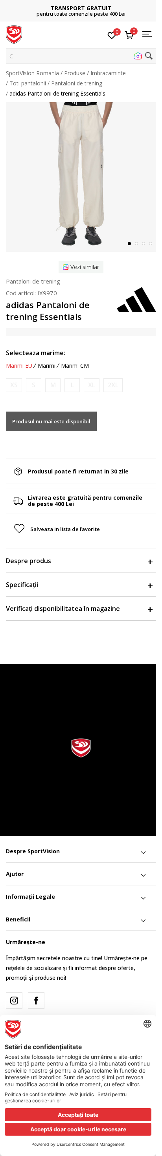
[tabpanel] (81, 177)
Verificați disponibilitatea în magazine (63, 608)
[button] (81, 56)
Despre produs (28, 560)
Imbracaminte (108, 73)
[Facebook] (36, 1000)
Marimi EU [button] (19, 366)
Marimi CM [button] (75, 366)
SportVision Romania (32, 73)
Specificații (22, 584)
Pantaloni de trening (76, 83)
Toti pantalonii (27, 83)
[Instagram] (14, 1000)
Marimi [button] (46, 366)
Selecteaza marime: (35, 352)
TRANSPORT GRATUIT (81, 8)
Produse (74, 73)
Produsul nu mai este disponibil (51, 421)
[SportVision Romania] (14, 34)
